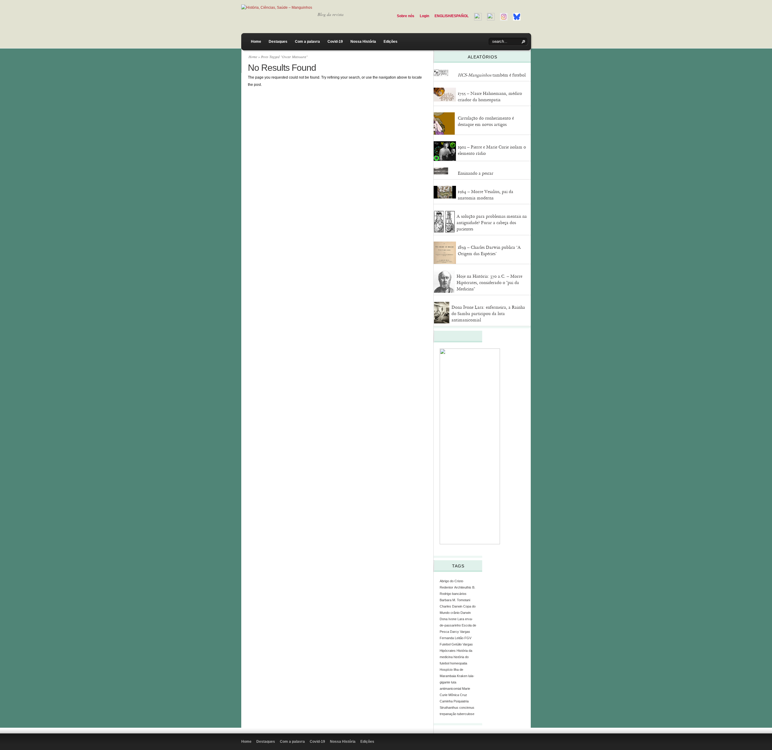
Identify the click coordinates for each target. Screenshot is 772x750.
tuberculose (465, 714)
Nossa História (363, 41)
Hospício (446, 669)
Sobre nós (405, 16)
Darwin (465, 612)
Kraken (462, 676)
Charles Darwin (451, 606)
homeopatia (458, 663)
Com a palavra (307, 41)
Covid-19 (335, 41)
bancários (459, 593)
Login (424, 16)
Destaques (278, 41)
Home (256, 41)
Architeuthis (462, 587)
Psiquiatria (461, 701)
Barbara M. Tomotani (455, 600)
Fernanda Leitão (452, 638)
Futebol (445, 644)
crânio (455, 612)
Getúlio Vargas (462, 644)
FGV (467, 638)
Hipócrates (448, 650)
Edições (390, 41)
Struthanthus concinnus (457, 707)
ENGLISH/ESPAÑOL (452, 16)
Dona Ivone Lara (452, 619)
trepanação (448, 714)
